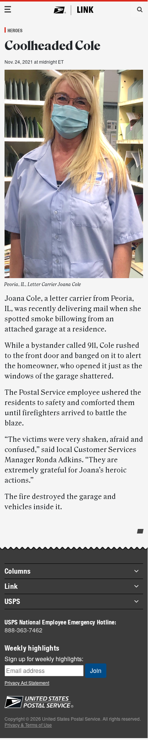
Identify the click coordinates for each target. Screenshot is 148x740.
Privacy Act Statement (27, 682)
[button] (137, 9)
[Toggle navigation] (8, 9)
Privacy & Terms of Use (28, 724)
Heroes (15, 30)
